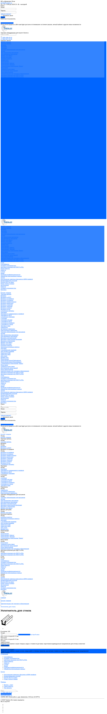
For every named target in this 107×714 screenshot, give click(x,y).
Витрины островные (7, 116)
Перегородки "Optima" (7, 63)
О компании (4, 654)
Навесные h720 (5, 168)
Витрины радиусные (7, 119)
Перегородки (5, 61)
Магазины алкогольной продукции (11, 155)
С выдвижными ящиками (8, 165)
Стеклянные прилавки (8, 132)
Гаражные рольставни (8, 69)
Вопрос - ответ (8, 685)
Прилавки (4, 46)
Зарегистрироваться (7, 23)
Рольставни (4, 67)
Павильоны (4, 143)
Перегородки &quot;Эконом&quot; (11, 177)
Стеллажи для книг (6, 135)
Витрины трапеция (6, 122)
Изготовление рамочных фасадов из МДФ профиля (17, 95)
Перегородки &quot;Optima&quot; (11, 176)
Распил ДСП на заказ (7, 98)
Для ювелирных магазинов (9, 54)
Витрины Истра (5, 125)
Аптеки (3, 51)
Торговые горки (5, 141)
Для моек (3, 164)
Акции (2, 88)
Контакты (3, 218)
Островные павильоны (8, 144)
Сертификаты (5, 79)
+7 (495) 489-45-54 (6, 37)
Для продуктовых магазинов (9, 52)
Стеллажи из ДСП (6, 137)
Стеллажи (4, 48)
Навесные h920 (5, 170)
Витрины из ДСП (6, 113)
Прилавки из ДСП (6, 131)
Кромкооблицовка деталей (9, 96)
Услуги (3, 206)
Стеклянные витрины (7, 126)
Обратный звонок (6, 694)
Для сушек (4, 171)
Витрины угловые (6, 123)
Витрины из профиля (7, 114)
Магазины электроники (8, 156)
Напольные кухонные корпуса (10, 162)
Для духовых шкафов (7, 167)
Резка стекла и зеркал (7, 99)
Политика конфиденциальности (10, 90)
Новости (3, 85)
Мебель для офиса (6, 55)
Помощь (3, 682)
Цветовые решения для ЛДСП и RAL (12, 75)
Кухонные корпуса (6, 58)
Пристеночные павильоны (9, 146)
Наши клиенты (5, 84)
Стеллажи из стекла (7, 140)
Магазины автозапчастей (8, 153)
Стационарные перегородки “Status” (12, 66)
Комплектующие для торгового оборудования (15, 73)
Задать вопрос (5, 645)
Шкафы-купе (5, 60)
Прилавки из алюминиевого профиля (12, 129)
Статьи (3, 87)
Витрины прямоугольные (8, 117)
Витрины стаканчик (7, 120)
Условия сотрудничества (8, 81)
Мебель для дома (6, 57)
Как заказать (8, 688)
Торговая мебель (6, 43)
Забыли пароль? (6, 14)
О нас (2, 191)
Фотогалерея (5, 213)
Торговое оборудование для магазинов (13, 49)
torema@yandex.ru (6, 3)
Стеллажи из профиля (7, 138)
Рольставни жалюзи (7, 72)
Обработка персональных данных (11, 92)
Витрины (3, 45)
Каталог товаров (6, 108)
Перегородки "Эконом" (8, 64)
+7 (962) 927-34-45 (6, 39)
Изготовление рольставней (9, 70)
